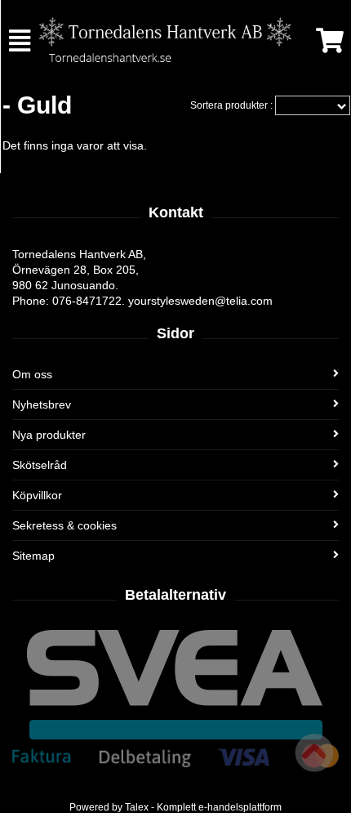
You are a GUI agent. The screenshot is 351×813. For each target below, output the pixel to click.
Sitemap (33, 555)
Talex (137, 807)
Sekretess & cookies (64, 525)
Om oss (32, 374)
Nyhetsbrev (41, 404)
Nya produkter (49, 434)
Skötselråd (39, 464)
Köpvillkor (37, 495)
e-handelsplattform (240, 807)
